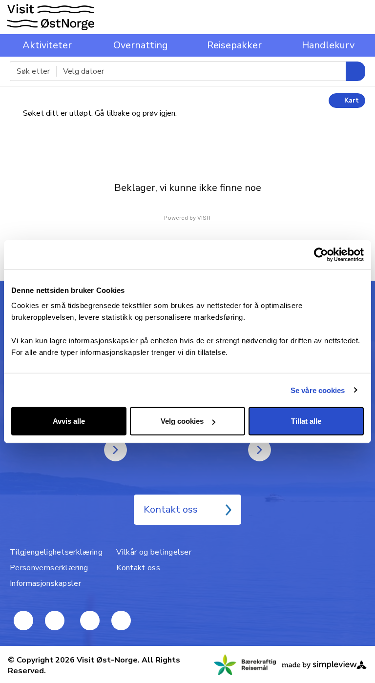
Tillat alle (306, 421)
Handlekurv (328, 45)
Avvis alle (69, 421)
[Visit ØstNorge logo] (50, 17)
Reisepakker (234, 45)
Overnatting (140, 45)
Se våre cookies (318, 390)
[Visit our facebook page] (54, 620)
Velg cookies (182, 421)
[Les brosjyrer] (259, 449)
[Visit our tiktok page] (90, 620)
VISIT (204, 217)
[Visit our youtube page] (23, 620)
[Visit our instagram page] (121, 620)
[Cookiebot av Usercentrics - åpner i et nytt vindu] (321, 254)
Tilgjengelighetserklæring (56, 552)
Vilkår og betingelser (153, 552)
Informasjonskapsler (45, 583)
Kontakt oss (171, 509)
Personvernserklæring (49, 567)
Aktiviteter (47, 45)
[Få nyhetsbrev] (115, 449)
